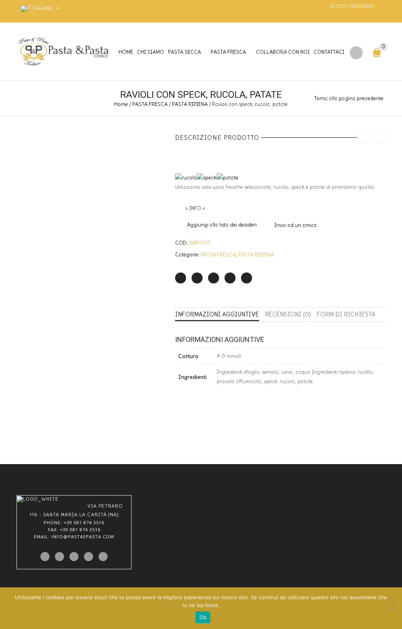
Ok (202, 617)
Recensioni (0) (288, 314)
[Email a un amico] (246, 277)
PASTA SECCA (184, 52)
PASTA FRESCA (228, 52)
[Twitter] (180, 277)
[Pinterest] (213, 277)
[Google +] (230, 277)
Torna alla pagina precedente (349, 98)
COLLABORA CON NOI (283, 52)
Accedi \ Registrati (352, 6)
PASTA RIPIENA (190, 104)
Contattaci (329, 52)
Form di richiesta (346, 314)
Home (126, 52)
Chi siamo (150, 52)
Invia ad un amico (295, 225)
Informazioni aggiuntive (217, 314)
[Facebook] (197, 277)
